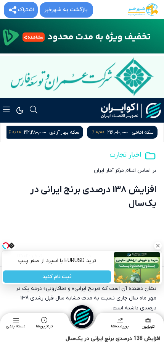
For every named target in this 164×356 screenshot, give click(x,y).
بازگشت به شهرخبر (66, 9)
